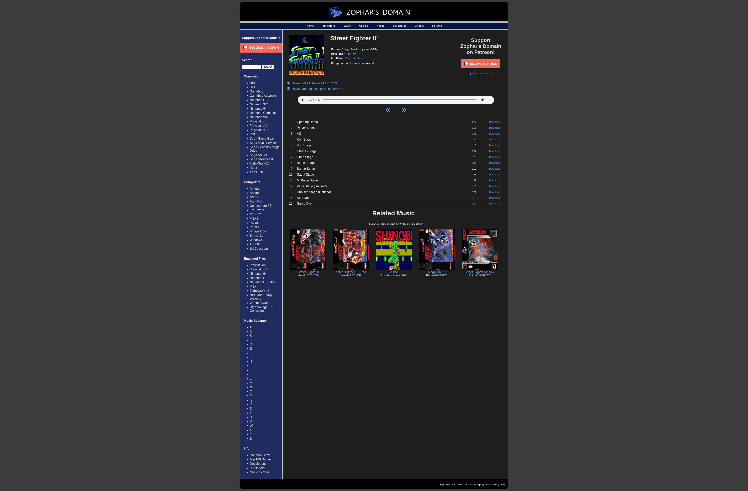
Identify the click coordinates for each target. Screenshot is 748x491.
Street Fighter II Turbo (351, 272)
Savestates (399, 25)
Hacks (380, 25)
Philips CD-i (258, 231)
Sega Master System (264, 142)
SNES (254, 87)
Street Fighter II (308, 272)
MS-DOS (256, 214)
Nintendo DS (259, 100)
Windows (256, 240)
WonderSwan (259, 302)
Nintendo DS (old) (262, 282)
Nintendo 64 (258, 108)
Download (494, 122)
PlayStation (258, 265)
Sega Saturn (258, 155)
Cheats (419, 25)
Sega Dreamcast (261, 159)
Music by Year (259, 472)
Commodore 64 (260, 205)
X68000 (255, 244)
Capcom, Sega (354, 58)
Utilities (363, 25)
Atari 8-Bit (256, 201)
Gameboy (256, 91)
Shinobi (394, 272)
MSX (253, 286)
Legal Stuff (485, 484)
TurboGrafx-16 (260, 163)
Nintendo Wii (259, 117)
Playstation (257, 121)
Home (310, 25)
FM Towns (257, 210)
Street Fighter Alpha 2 (480, 272)
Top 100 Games (261, 459)
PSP (253, 134)
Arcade (255, 192)
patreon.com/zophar (480, 73)
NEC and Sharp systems (261, 296)
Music (347, 25)
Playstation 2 (259, 125)
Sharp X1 (256, 235)
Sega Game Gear (262, 138)
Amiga (254, 188)
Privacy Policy (498, 484)
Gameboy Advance (263, 95)
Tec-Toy (351, 53)
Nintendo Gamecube (264, 112)
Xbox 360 (256, 172)
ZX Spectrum (259, 248)
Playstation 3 (259, 130)
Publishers (257, 468)
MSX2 (254, 218)
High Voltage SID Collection (262, 308)
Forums (437, 25)
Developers (258, 463)
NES (253, 82)
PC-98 (254, 227)
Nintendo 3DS (259, 104)
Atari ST (255, 197)
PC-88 (254, 222)
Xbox (253, 167)
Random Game (260, 455)
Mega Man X (436, 272)
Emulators (328, 25)
